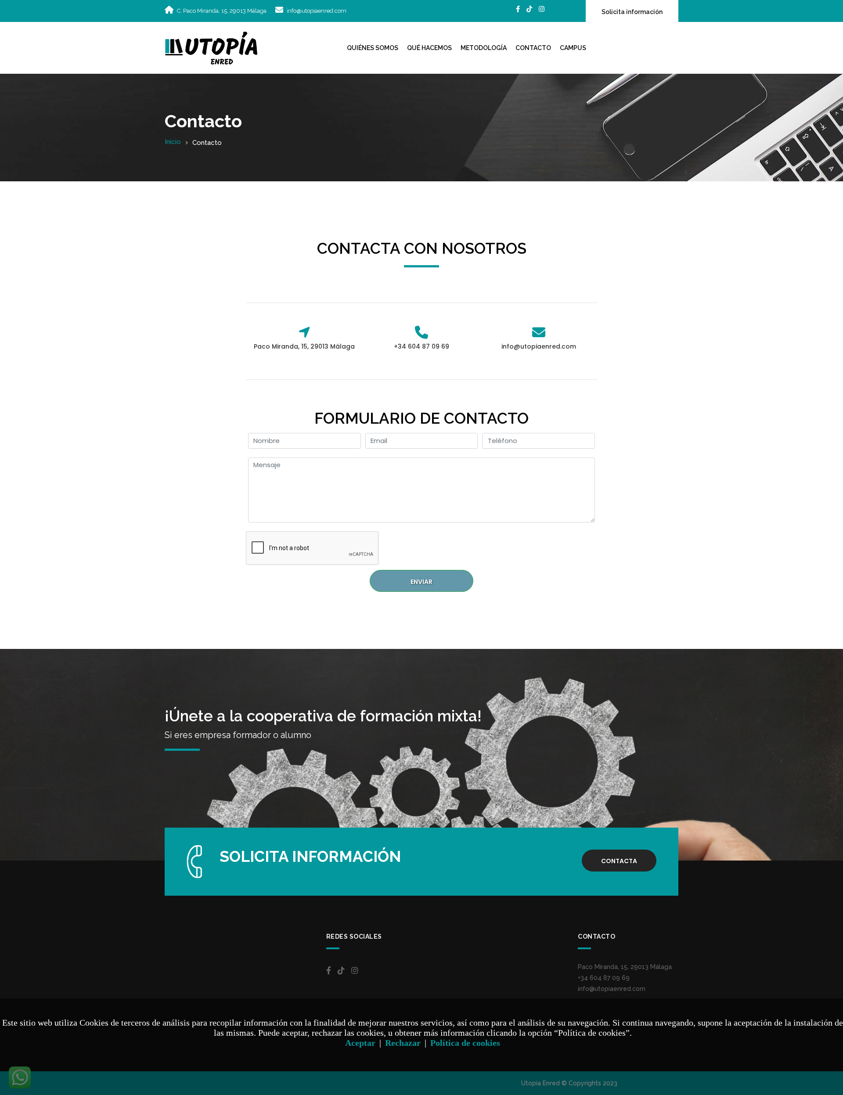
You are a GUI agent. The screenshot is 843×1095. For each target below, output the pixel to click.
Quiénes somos (372, 47)
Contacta (619, 861)
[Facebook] (518, 9)
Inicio (173, 142)
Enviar (421, 581)
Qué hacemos (429, 47)
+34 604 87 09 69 (604, 977)
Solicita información (632, 11)
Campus (573, 47)
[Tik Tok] (529, 9)
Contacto (533, 47)
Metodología (484, 47)
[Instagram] (541, 9)
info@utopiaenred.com (316, 10)
